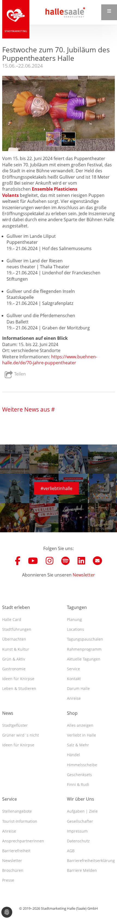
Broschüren (12, 870)
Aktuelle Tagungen (83, 659)
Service (73, 668)
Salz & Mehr (78, 744)
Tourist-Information (19, 821)
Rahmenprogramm (84, 649)
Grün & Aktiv (13, 659)
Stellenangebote (17, 811)
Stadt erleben (16, 607)
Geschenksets (79, 774)
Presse (8, 880)
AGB (71, 850)
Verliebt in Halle (81, 735)
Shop (72, 713)
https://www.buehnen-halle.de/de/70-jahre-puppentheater (49, 360)
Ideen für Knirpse (18, 678)
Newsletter (84, 575)
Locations (75, 629)
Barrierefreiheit (16, 850)
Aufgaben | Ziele (82, 811)
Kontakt (74, 678)
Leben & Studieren (19, 688)
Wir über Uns (80, 799)
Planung (74, 619)
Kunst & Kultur (15, 649)
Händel (73, 754)
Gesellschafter (80, 821)
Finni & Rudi (78, 784)
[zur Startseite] (15, 19)
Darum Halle (78, 688)
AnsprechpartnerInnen (23, 840)
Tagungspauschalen (85, 639)
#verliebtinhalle (56, 488)
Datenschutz (78, 840)
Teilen (19, 374)
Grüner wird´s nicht (20, 735)
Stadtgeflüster (15, 725)
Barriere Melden (82, 870)
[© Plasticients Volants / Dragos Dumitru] (68, 139)
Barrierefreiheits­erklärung (91, 860)
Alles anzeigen (80, 725)
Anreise (74, 698)
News (7, 713)
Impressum (77, 831)
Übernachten (14, 639)
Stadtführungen (16, 629)
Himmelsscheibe (82, 764)
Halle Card (11, 619)
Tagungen (77, 607)
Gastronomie (14, 668)
